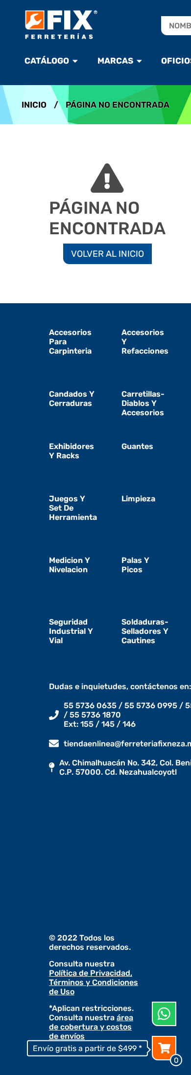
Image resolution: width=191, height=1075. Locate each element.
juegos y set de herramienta (73, 508)
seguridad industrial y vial (71, 631)
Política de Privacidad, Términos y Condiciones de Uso (93, 982)
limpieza (138, 498)
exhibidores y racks (71, 451)
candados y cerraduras (72, 398)
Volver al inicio (107, 253)
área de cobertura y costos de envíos (91, 1027)
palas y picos (135, 565)
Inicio (34, 105)
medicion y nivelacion (69, 565)
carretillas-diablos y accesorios (143, 403)
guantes (137, 446)
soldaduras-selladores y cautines (144, 631)
